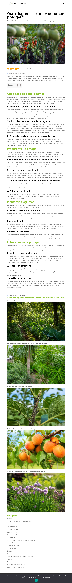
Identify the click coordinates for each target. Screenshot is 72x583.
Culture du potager (49, 21)
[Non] (70, 578)
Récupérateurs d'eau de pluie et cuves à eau (20, 556)
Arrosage (9, 518)
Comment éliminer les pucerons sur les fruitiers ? (23, 386)
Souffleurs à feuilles (13, 559)
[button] (16, 73)
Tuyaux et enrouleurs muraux (16, 567)
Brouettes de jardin (13, 526)
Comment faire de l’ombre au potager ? (20, 301)
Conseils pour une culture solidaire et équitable (29, 21)
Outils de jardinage (13, 554)
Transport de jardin (13, 562)
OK (36, 580)
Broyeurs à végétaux (13, 529)
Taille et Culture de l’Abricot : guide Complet (22, 429)
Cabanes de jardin (12, 532)
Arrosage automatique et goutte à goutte (19, 521)
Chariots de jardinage (13, 535)
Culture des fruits (12, 543)
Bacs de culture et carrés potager (17, 524)
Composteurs (11, 537)
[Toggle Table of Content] (18, 85)
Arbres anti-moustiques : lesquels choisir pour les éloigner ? (27, 343)
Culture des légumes (13, 545)
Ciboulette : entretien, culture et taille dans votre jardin (26, 471)
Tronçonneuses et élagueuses (16, 564)
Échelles (9, 551)
